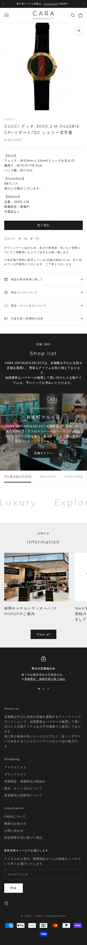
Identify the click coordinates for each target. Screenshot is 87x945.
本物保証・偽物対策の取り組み (45, 678)
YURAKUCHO (18, 476)
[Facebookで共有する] (19, 238)
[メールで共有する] (37, 238)
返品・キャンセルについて (23, 788)
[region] (43, 668)
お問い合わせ (13, 830)
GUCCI (9, 119)
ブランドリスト (15, 774)
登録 (13, 888)
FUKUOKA (74, 476)
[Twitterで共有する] (25, 238)
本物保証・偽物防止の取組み (25, 781)
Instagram (51, 3)
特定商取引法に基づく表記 (23, 837)
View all (43, 634)
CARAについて (15, 816)
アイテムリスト (15, 767)
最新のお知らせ (15, 823)
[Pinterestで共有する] (31, 238)
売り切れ (43, 225)
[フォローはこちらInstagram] (6, 903)
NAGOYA (48, 476)
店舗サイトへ (43, 453)
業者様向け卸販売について (23, 795)
